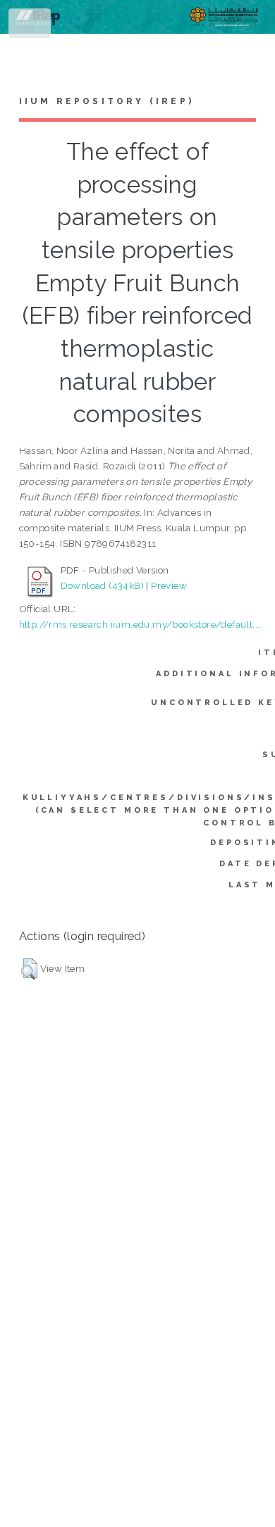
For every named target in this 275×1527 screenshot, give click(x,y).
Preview (169, 585)
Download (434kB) (102, 585)
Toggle (30, 26)
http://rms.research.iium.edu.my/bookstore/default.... (140, 624)
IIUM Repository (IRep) (106, 101)
